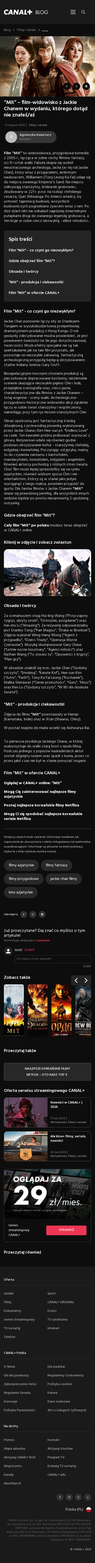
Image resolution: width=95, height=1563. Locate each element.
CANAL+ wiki (57, 1475)
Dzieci (52, 1311)
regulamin (43, 940)
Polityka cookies (60, 1384)
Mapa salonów (14, 1449)
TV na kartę (12, 1328)
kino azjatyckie (21, 892)
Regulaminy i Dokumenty (66, 1375)
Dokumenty (12, 1311)
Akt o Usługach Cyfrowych (67, 1410)
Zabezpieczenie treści (20, 1384)
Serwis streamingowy (19, 1319)
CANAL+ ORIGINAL (61, 1302)
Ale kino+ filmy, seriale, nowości (68, 1139)
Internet (53, 1328)
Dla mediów (56, 1367)
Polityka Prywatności (19, 1410)
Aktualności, (59, 1122)
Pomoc (9, 1440)
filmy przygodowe (24, 879)
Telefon (9, 1337)
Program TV (56, 1457)
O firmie (9, 1367)
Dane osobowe (59, 1401)
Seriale (9, 1293)
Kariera (52, 1393)
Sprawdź (66, 1230)
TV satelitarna (57, 1319)
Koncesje (10, 1401)
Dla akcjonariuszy (16, 1375)
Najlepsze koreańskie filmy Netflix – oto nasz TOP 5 (47, 1072)
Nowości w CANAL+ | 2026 (66, 1105)
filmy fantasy (56, 865)
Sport (52, 1293)
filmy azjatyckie (21, 865)
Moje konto (13, 1466)
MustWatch (12, 1483)
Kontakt (54, 1440)
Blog (7, 30)
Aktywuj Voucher (60, 1449)
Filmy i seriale (26, 30)
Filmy (7, 1302)
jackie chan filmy (63, 879)
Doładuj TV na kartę (62, 1466)
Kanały (9, 1475)
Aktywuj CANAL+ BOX (20, 1457)
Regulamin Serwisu (17, 1393)
